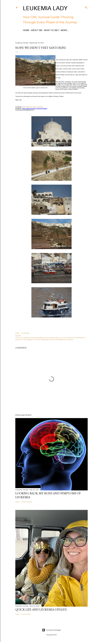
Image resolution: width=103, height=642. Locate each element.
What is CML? (51, 30)
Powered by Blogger (53, 630)
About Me (36, 30)
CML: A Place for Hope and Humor (32, 107)
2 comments (26, 614)
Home (26, 30)
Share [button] (17, 333)
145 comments (26, 502)
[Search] (86, 7)
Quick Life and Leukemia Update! (41, 609)
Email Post (25, 333)
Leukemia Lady (45, 8)
